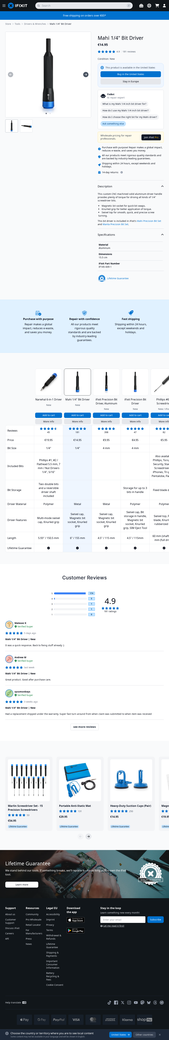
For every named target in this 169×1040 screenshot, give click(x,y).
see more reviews (84, 727)
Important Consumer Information (52, 964)
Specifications (106, 234)
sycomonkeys (22, 691)
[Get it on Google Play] (75, 930)
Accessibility (53, 914)
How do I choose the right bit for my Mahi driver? (129, 117)
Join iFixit (151, 137)
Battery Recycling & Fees (52, 976)
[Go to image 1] (46, 113)
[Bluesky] (149, 1002)
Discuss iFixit (12, 928)
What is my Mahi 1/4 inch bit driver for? (124, 103)
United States (118, 1034)
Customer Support (10, 921)
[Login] (164, 5)
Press (29, 938)
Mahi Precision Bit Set (149, 220)
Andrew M (20, 657)
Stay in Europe (131, 81)
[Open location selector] (149, 5)
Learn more (22, 884)
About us (10, 914)
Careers (9, 933)
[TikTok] (109, 1003)
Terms (49, 930)
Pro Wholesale (33, 919)
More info (48, 421)
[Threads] (155, 1003)
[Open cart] (157, 5)
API (7, 938)
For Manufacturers (34, 932)
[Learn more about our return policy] (121, 172)
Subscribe (155, 919)
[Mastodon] (142, 1003)
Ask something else (113, 123)
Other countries (144, 1034)
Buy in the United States (130, 74)
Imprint (50, 919)
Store (8, 23)
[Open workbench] (141, 5)
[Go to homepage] (19, 6)
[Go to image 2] (50, 113)
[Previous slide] (81, 836)
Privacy (50, 924)
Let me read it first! (113, 925)
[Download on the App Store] (75, 920)
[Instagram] (129, 1003)
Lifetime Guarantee (52, 945)
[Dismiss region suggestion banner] (159, 1034)
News (29, 943)
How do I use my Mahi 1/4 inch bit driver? (125, 110)
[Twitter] (123, 1003)
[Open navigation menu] (4, 5)
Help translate (13, 1002)
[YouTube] (136, 1003)
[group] (11, 75)
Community (32, 914)
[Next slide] (88, 836)
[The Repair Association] (162, 1003)
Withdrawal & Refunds (53, 937)
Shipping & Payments (52, 954)
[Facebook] (116, 1003)
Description (105, 186)
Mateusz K (20, 623)
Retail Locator (33, 924)
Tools (17, 23)
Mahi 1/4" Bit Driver (60, 23)
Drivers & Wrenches (35, 23)
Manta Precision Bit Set (115, 224)
